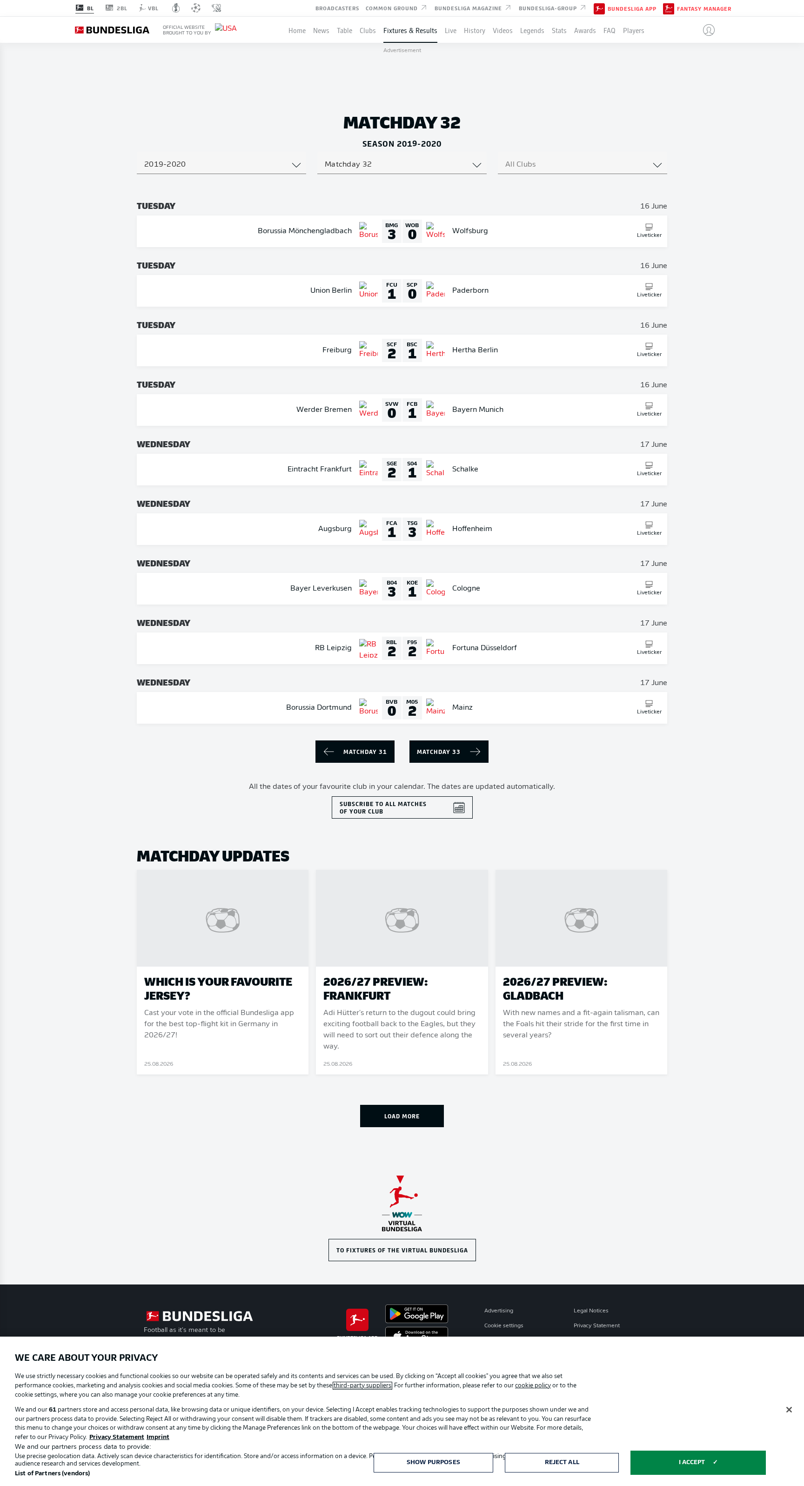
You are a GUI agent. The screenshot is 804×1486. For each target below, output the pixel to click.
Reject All (562, 1462)
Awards (585, 30)
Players (633, 30)
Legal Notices (591, 1311)
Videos (503, 30)
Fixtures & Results (410, 30)
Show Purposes (433, 1462)
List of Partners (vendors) (52, 1474)
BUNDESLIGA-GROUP (549, 7)
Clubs (368, 30)
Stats (559, 30)
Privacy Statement (597, 1326)
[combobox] (221, 164)
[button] (705, 30)
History (474, 30)
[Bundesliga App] (599, 8)
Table (344, 30)
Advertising (498, 1311)
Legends (532, 30)
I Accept (692, 1462)
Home (297, 30)
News (321, 30)
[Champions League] (196, 8)
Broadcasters (337, 7)
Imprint (158, 1437)
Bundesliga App (632, 8)
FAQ (609, 30)
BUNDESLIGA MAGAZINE (469, 7)
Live (450, 30)
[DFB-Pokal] (176, 8)
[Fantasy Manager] (668, 8)
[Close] (789, 1409)
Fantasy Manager (704, 8)
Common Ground (393, 7)
